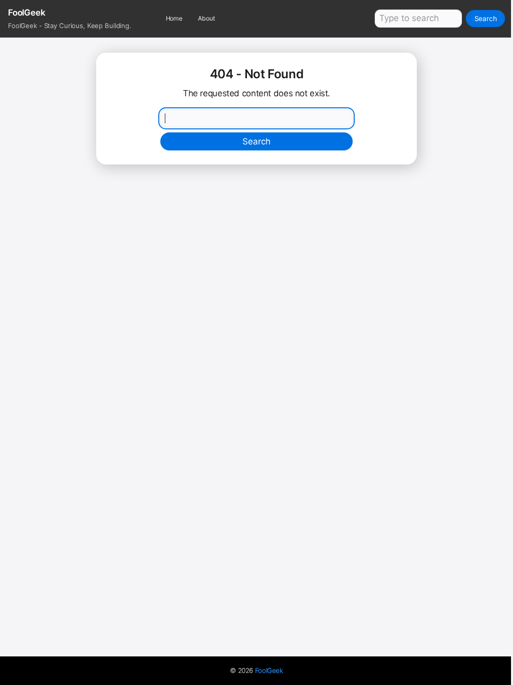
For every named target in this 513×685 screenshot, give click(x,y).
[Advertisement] (256, 245)
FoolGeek (269, 670)
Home (174, 18)
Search (485, 19)
